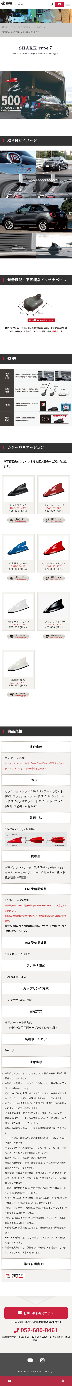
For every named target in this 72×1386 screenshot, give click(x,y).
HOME (8, 27)
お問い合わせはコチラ (39, 1313)
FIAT (39, 27)
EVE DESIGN (24, 27)
